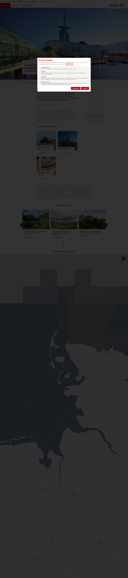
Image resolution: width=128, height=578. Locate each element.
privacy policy (70, 64)
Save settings (76, 88)
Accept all (85, 88)
